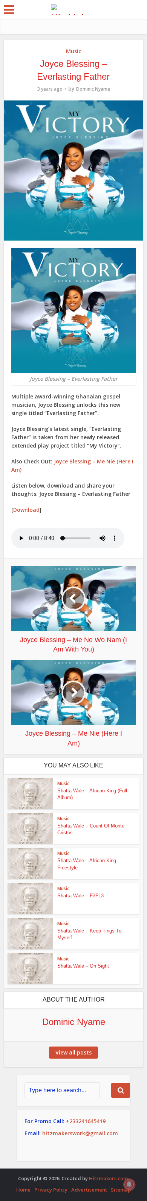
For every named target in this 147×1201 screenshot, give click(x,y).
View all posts (73, 1052)
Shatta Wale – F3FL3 (80, 895)
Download (26, 509)
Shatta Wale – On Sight (83, 966)
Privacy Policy (50, 1189)
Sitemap (121, 1189)
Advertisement (89, 1189)
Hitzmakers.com (108, 1178)
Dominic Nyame (93, 89)
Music (73, 51)
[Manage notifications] (129, 1184)
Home (23, 1189)
